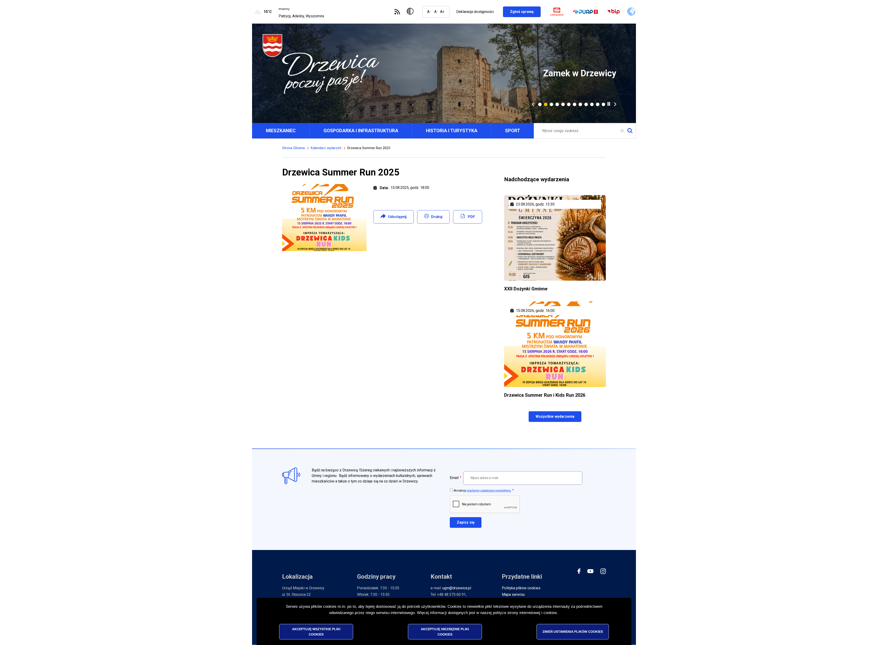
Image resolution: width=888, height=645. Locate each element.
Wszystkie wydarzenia (555, 416)
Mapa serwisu (513, 594)
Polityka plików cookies (521, 588)
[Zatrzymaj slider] (608, 104)
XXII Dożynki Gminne (525, 289)
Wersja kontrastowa (411, 12)
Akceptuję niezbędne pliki (445, 631)
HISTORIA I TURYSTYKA (451, 130)
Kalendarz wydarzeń (326, 148)
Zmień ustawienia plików (573, 631)
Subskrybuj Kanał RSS (397, 11)
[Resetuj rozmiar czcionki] (435, 12)
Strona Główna (293, 148)
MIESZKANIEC (281, 130)
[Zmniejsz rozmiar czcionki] (429, 12)
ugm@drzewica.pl (456, 588)
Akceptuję (482, 490)
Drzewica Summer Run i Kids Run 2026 (544, 395)
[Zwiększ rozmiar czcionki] (442, 12)
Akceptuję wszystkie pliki (316, 631)
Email (454, 478)
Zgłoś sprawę (525, 11)
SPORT (512, 130)
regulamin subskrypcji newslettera (489, 490)
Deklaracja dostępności (475, 11)
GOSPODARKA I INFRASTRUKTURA (361, 130)
